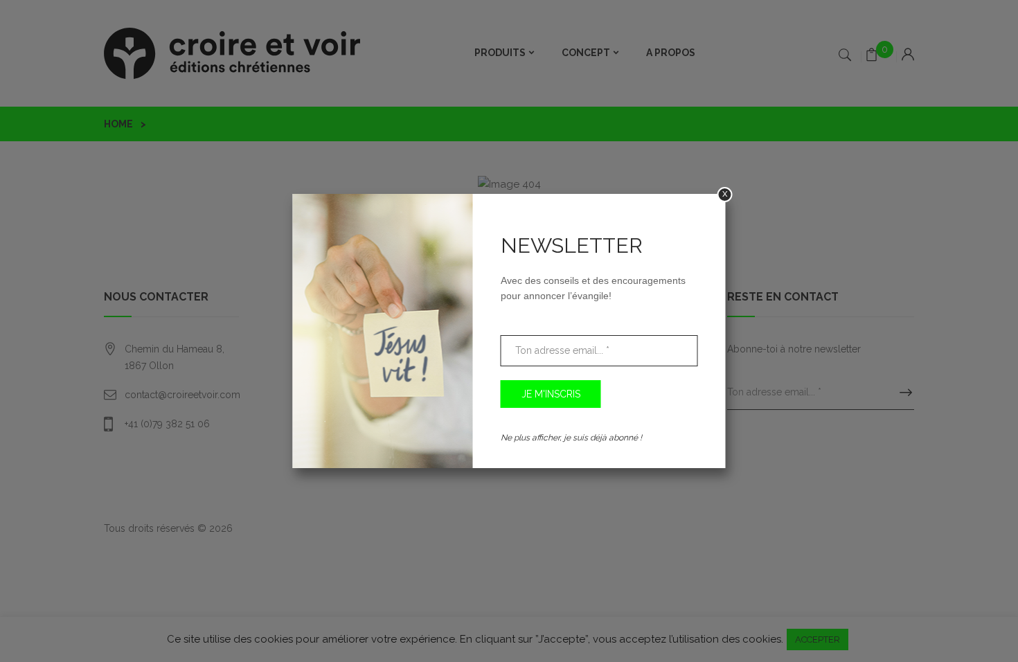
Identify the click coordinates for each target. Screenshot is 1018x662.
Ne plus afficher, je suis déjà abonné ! (571, 437)
